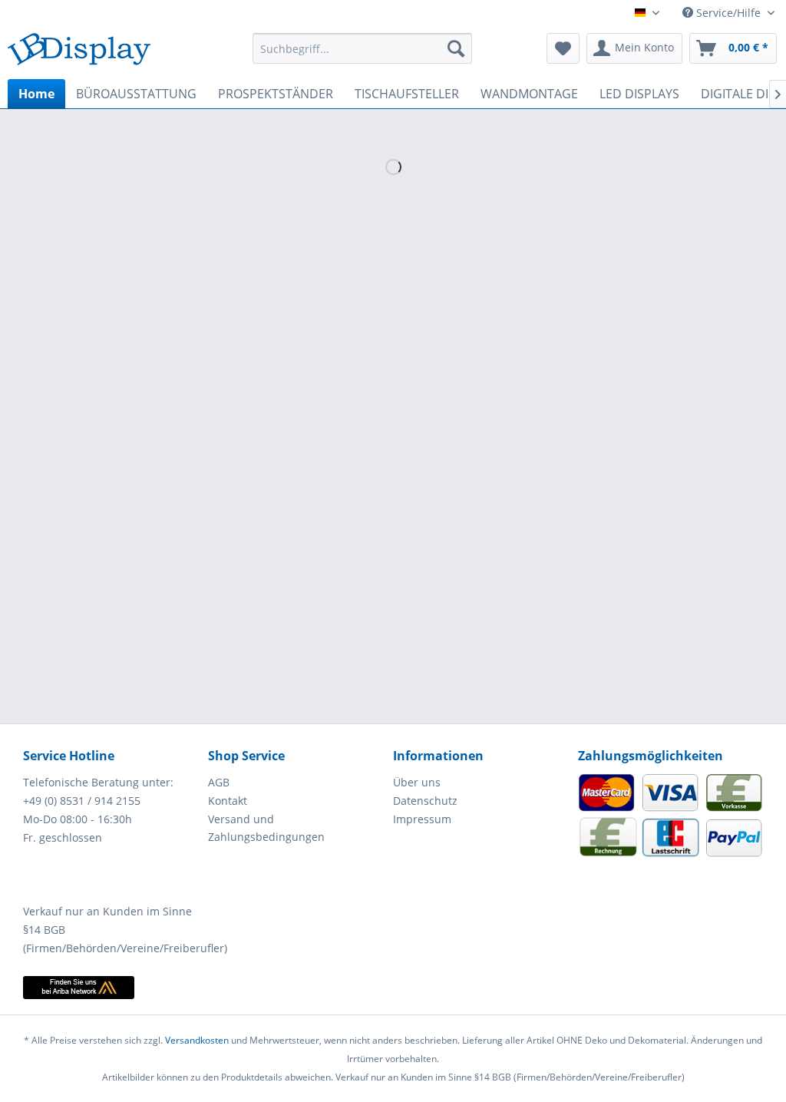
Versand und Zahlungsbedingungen (266, 828)
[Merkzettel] (563, 48)
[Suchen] (456, 48)
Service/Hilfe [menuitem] (728, 12)
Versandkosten (197, 1040)
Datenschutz (425, 800)
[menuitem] (363, 48)
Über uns (417, 782)
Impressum (422, 819)
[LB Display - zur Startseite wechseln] (79, 52)
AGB (219, 782)
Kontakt (227, 800)
